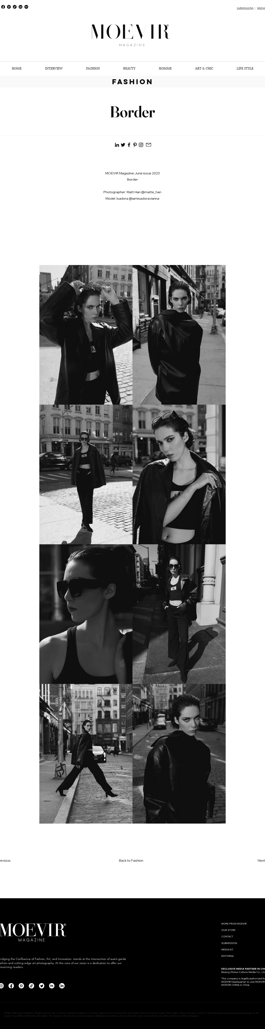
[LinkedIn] (20, 7)
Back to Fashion (131, 860)
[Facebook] (3, 7)
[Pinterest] (9, 7)
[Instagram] (141, 145)
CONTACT (227, 936)
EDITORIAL (227, 955)
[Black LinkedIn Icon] (117, 145)
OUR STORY (228, 930)
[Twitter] (41, 985)
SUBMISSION (229, 943)
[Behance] (26, 7)
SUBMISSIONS (245, 8)
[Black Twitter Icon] (123, 145)
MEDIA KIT (227, 949)
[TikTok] (15, 7)
